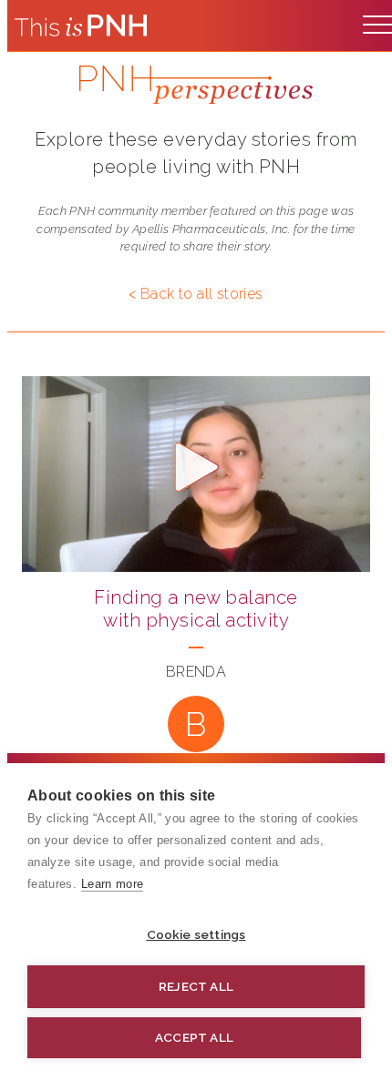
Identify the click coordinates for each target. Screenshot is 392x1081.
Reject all (196, 986)
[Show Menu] (377, 20)
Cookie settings (196, 934)
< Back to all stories (196, 293)
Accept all (194, 1037)
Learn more (112, 884)
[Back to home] (81, 25)
